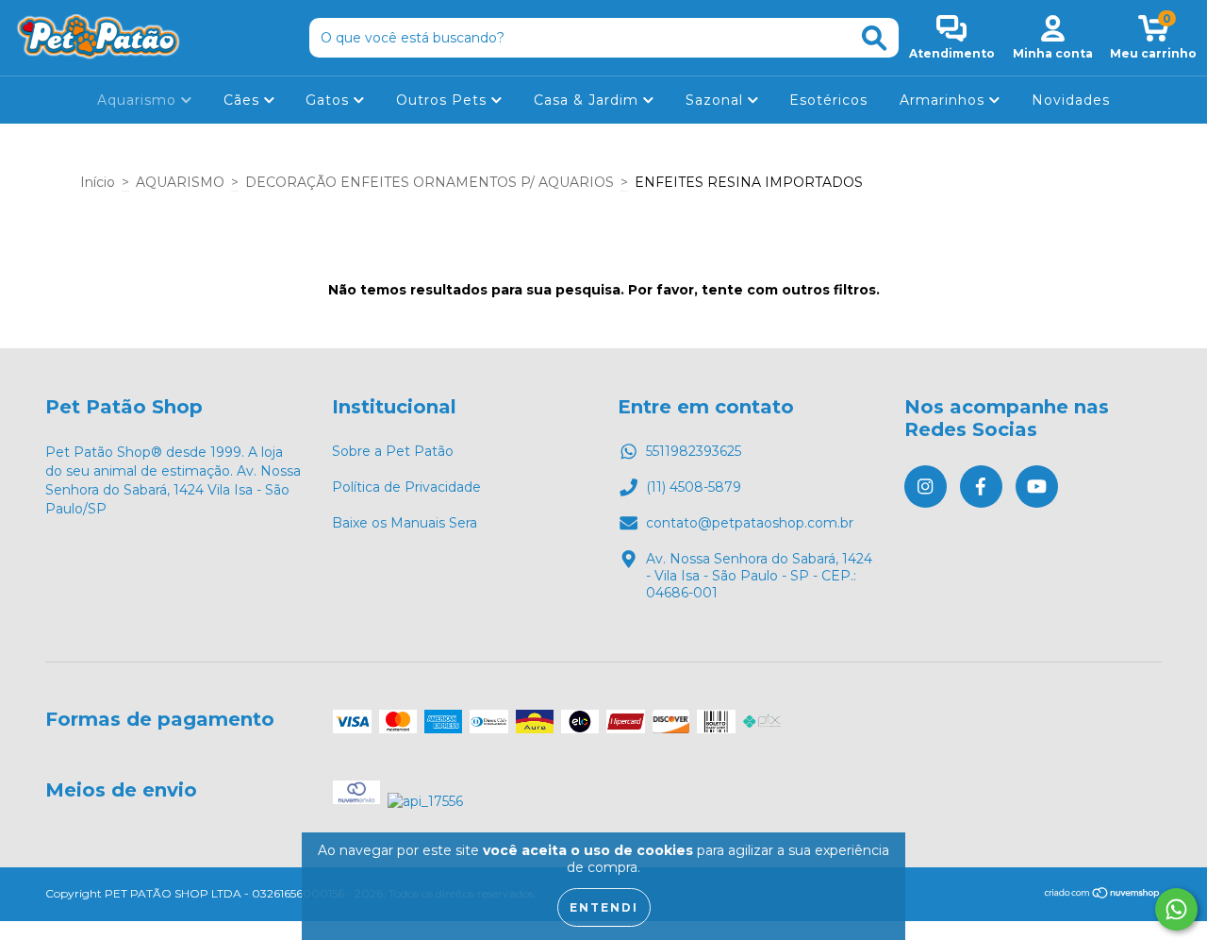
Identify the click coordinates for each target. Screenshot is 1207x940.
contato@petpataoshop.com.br (749, 522)
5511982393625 (693, 451)
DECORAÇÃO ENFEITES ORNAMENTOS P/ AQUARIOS (429, 182)
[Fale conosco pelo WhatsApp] (1176, 909)
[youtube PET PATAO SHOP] (1037, 486)
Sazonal (717, 100)
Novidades (1071, 100)
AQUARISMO (180, 182)
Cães (243, 100)
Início (97, 182)
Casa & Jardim (588, 100)
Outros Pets (443, 100)
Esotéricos (828, 100)
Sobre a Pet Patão (393, 451)
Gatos (330, 100)
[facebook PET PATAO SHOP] (981, 486)
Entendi (604, 907)
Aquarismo (139, 100)
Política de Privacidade (406, 486)
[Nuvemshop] (1103, 895)
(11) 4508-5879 (693, 486)
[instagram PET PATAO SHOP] (925, 486)
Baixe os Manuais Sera (404, 522)
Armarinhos (944, 100)
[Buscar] (874, 38)
